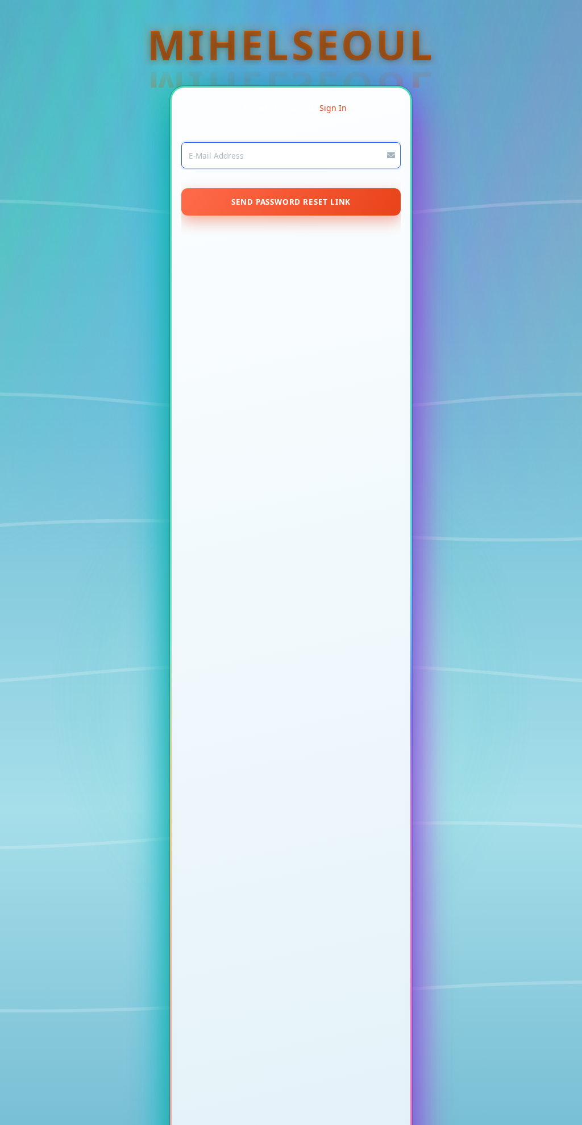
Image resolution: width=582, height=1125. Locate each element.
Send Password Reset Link (291, 202)
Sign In (333, 107)
